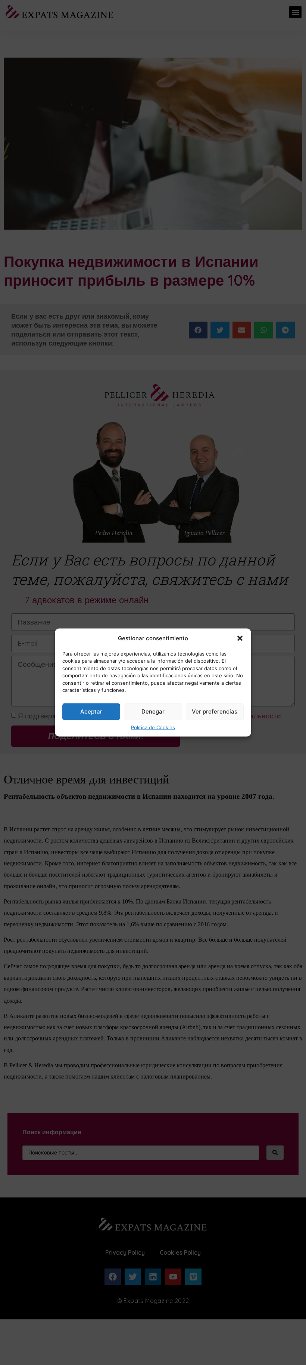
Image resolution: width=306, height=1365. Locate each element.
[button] (240, 638)
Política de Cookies (153, 727)
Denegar (153, 711)
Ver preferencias (214, 711)
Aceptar (91, 711)
